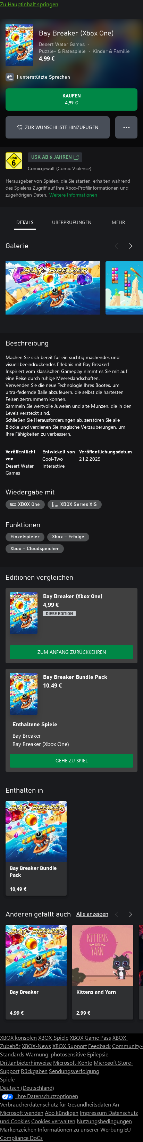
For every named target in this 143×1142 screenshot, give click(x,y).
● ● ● (126, 127)
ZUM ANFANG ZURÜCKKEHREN (71, 652)
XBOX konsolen (18, 1037)
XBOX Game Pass (90, 1037)
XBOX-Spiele (53, 1037)
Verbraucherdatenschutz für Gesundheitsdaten (55, 1104)
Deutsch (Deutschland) (27, 1087)
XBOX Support (69, 1045)
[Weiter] (130, 246)
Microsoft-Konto (72, 1062)
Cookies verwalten (53, 1121)
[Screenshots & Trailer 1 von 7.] (53, 287)
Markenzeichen (18, 1129)
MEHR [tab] (118, 222)
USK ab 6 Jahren (51, 157)
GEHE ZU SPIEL (72, 760)
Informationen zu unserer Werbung (80, 1129)
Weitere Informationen (73, 194)
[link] (36, 848)
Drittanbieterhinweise (26, 1062)
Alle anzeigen (92, 913)
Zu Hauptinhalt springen (29, 4)
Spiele (7, 1079)
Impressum (94, 1112)
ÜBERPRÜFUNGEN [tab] (71, 222)
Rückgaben (34, 1070)
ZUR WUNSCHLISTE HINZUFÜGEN (61, 127)
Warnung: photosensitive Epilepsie (67, 1054)
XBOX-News (36, 1045)
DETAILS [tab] (24, 222)
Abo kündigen (61, 1112)
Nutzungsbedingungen (104, 1121)
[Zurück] (117, 246)
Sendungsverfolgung (74, 1070)
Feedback (99, 1045)
